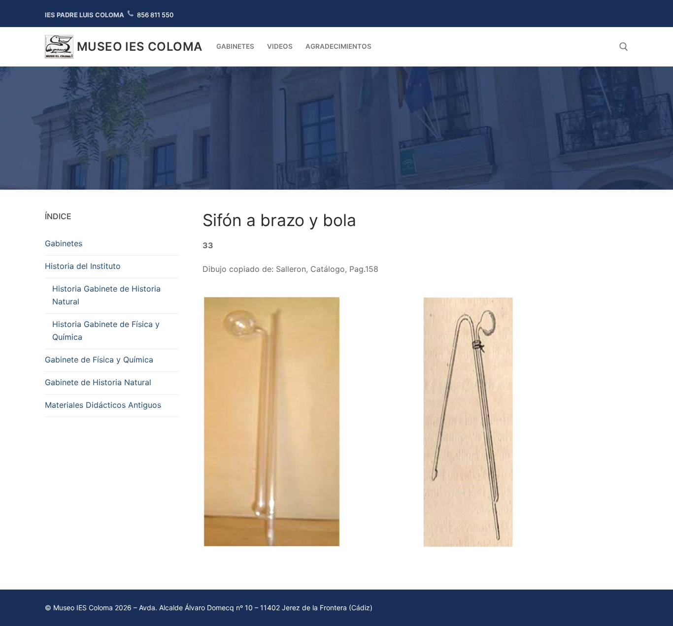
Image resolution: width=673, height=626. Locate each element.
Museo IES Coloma (139, 46)
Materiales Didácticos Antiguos (103, 405)
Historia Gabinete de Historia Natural (106, 295)
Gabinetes (63, 243)
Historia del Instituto (83, 266)
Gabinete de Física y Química (99, 359)
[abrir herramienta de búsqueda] (623, 46)
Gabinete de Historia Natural (98, 382)
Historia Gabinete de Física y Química (106, 330)
